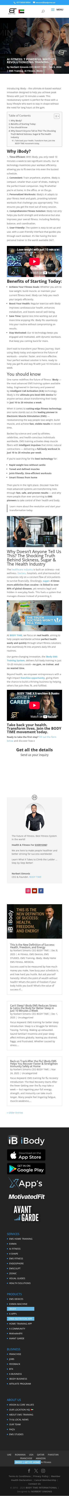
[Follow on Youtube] (34, 890)
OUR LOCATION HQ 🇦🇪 (21, 1409)
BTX (11, 1368)
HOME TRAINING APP (20, 1323)
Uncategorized (25, 1017)
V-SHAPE (13, 1253)
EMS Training (16, 70)
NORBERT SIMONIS (41, 1491)
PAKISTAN (53, 1454)
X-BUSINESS (15, 1373)
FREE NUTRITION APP (20, 1318)
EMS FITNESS (16, 1258)
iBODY (12, 1308)
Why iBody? (16, 120)
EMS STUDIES (16, 1434)
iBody (39, 70)
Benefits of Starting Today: (23, 124)
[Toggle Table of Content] (55, 116)
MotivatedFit (15, 1333)
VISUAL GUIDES (17, 1278)
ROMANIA (20, 1454)
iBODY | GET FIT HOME (27, 1462)
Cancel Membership (45, 1480)
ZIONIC (13, 1273)
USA (31, 1454)
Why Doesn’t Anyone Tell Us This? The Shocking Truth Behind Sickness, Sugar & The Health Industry (33, 134)
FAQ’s (12, 1429)
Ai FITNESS (15, 1248)
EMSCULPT (15, 1268)
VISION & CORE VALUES (21, 1404)
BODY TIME (35, 876)
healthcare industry (22, 569)
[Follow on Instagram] (28, 890)
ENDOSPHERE (16, 1263)
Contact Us (34, 1483)
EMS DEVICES (16, 1298)
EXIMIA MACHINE (18, 1303)
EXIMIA (13, 1243)
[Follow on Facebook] (40, 890)
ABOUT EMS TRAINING (21, 1414)
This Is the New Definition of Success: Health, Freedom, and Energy (32, 946)
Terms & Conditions (20, 1476)
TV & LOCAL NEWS (19, 1419)
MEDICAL (29, 961)
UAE (9, 1454)
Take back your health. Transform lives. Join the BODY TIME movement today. (35, 142)
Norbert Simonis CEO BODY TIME (28, 67)
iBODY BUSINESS (18, 1378)
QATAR (40, 1454)
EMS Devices (36, 954)
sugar (46, 580)
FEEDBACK (14, 1364)
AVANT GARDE (16, 1338)
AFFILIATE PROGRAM (20, 1383)
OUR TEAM (15, 1424)
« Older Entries (15, 1112)
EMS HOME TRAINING (20, 1238)
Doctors (21, 573)
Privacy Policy (40, 1476)
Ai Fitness (29, 70)
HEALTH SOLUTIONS (20, 1283)
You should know (19, 127)
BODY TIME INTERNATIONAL (41, 1487)
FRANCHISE (15, 1354)
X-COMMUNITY (17, 1328)
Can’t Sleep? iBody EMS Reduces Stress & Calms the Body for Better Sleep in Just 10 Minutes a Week (33, 1008)
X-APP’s (13, 1313)
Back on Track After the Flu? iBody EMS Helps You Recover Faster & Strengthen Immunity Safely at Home (34, 1063)
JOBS (11, 1359)
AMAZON (41, 1458)
